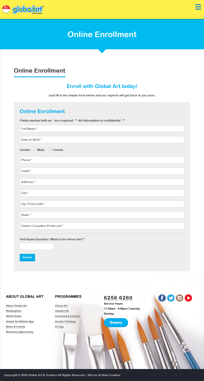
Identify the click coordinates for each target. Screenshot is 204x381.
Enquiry (116, 322)
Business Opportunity (19, 331)
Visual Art (61, 305)
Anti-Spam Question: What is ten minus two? (52, 239)
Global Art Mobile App (20, 321)
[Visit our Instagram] (180, 298)
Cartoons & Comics (67, 316)
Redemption (14, 310)
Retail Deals (14, 316)
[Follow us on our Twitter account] (171, 298)
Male (40, 149)
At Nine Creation (109, 375)
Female (58, 149)
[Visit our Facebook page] (162, 298)
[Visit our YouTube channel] (189, 298)
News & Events (15, 326)
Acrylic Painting (65, 321)
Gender (25, 149)
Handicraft (62, 310)
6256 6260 (118, 298)
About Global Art (16, 305)
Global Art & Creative (42, 375)
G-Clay (59, 326)
